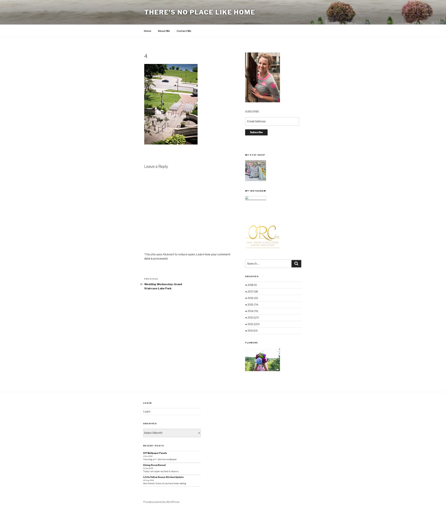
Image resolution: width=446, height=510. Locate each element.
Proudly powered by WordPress (161, 501)
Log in (146, 411)
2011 (253, 330)
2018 (252, 284)
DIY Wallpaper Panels (155, 453)
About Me (164, 30)
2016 (253, 297)
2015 (253, 304)
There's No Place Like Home (199, 12)
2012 (254, 324)
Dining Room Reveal (154, 465)
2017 (253, 291)
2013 (253, 317)
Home (147, 30)
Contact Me (184, 30)
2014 (253, 311)
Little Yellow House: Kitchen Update (163, 477)
